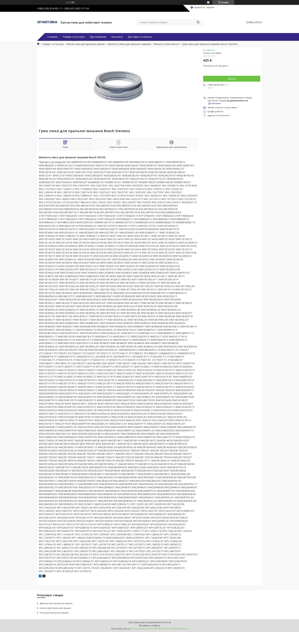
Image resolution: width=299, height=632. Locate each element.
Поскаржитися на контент (145, 628)
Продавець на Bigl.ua (149, 625)
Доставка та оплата (140, 37)
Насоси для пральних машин (55, 608)
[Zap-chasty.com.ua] (47, 22)
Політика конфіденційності (174, 628)
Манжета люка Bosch (166, 44)
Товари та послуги (74, 37)
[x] (44, 576)
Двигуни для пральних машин (56, 603)
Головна (52, 37)
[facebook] (40, 576)
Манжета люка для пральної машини (129, 44)
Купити (232, 78)
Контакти (117, 37)
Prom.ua (167, 622)
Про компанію (98, 37)
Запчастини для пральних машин (85, 44)
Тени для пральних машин (54, 612)
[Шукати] (197, 22)
